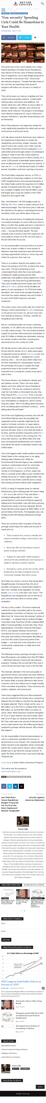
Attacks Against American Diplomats (35, 798)
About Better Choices (8, 1046)
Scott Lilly (7, 31)
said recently (13, 593)
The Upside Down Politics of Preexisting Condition (27, 1027)
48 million (30, 310)
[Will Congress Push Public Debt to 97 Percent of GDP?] (8, 894)
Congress (5, 898)
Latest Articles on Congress (10, 1057)
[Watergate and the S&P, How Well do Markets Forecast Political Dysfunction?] (38, 894)
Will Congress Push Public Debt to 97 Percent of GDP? (8, 902)
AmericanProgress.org (10, 771)
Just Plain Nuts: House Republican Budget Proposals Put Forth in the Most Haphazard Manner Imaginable (10, 804)
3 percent (30, 354)
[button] (42, 3)
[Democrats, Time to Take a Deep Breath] (23, 894)
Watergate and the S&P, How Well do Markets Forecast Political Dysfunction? (37, 904)
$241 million (11, 286)
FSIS (29, 777)
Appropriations (13, 777)
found (39, 149)
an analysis (19, 468)
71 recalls (15, 166)
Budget (23, 777)
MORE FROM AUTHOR (34, 885)
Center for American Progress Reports (14, 1049)
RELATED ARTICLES (11, 885)
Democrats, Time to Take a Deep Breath (22, 902)
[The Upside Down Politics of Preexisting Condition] (7, 1029)
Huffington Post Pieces (23, 898)
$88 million (13, 204)
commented (22, 395)
